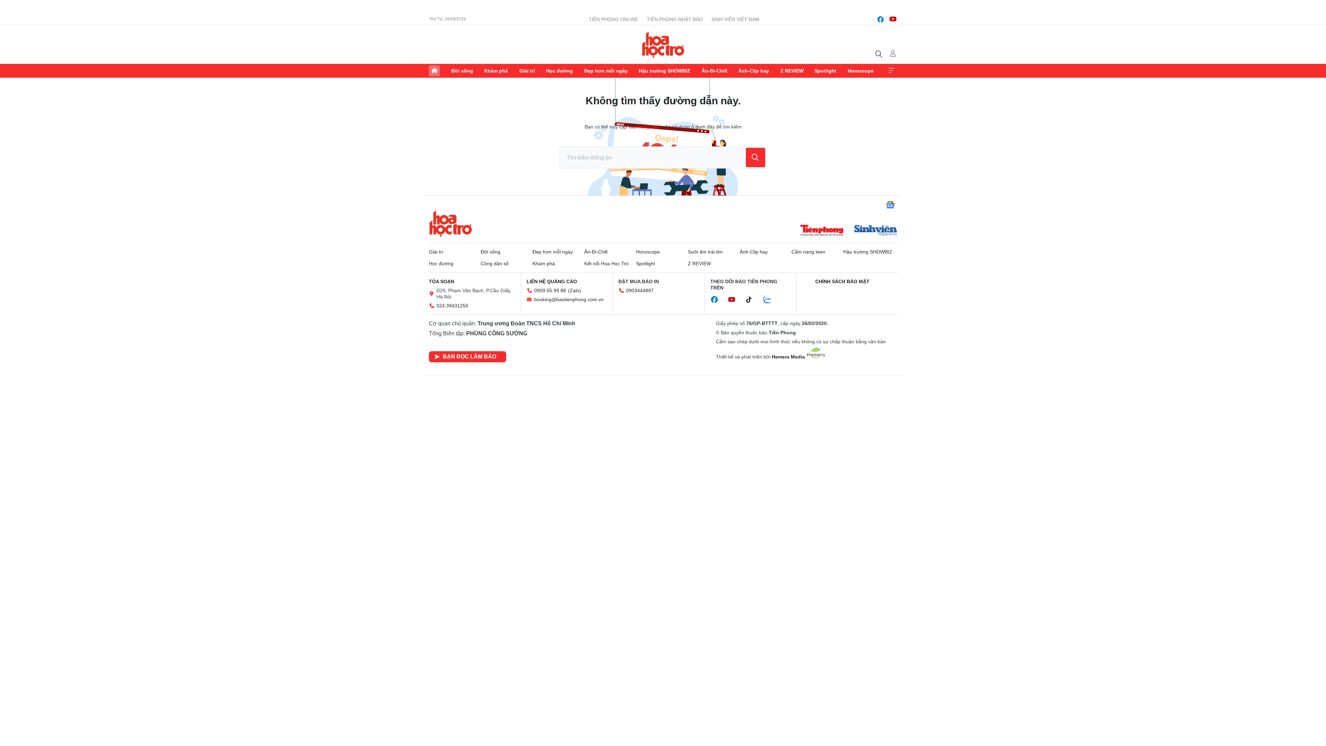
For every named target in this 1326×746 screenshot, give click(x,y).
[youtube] (893, 19)
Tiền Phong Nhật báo (675, 19)
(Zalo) (574, 290)
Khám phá (496, 71)
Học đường (559, 71)
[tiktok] (752, 300)
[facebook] (880, 19)
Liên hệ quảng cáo (552, 281)
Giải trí (527, 71)
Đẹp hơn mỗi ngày (606, 71)
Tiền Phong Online (613, 19)
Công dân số (495, 263)
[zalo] (771, 300)
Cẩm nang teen (808, 252)
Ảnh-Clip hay (753, 71)
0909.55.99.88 (550, 290)
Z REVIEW (792, 71)
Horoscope (861, 71)
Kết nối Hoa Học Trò (606, 263)
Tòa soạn (441, 281)
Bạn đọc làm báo (469, 357)
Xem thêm (891, 70)
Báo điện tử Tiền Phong (663, 44)
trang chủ (648, 127)
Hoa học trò (450, 223)
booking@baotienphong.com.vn (569, 299)
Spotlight (825, 71)
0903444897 (640, 290)
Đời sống (462, 71)
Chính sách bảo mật (842, 281)
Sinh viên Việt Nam (735, 19)
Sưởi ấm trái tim (705, 252)
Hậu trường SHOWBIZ (664, 71)
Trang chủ (434, 70)
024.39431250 (452, 305)
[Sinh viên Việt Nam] (875, 231)
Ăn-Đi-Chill (714, 71)
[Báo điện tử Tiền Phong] (821, 231)
